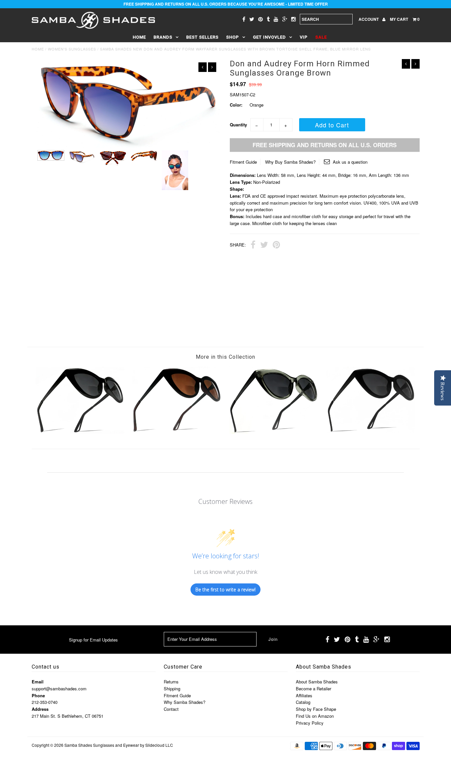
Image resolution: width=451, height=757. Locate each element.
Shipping (172, 688)
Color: (236, 105)
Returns (171, 681)
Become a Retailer (313, 688)
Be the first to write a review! (225, 589)
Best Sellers (202, 37)
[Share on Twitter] (264, 245)
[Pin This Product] (276, 245)
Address (40, 709)
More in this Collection (225, 357)
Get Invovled (269, 37)
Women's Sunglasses (72, 48)
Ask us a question (349, 162)
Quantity (238, 124)
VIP (304, 37)
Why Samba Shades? (184, 702)
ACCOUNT (369, 19)
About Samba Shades (317, 681)
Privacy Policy (310, 723)
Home (139, 37)
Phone (38, 695)
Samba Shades (78, 745)
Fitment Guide (243, 162)
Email (38, 681)
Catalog (303, 702)
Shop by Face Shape (316, 709)
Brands (163, 37)
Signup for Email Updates (93, 640)
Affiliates (304, 695)
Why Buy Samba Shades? (290, 162)
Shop (232, 37)
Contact (171, 709)
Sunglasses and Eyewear (116, 745)
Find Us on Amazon (315, 716)
